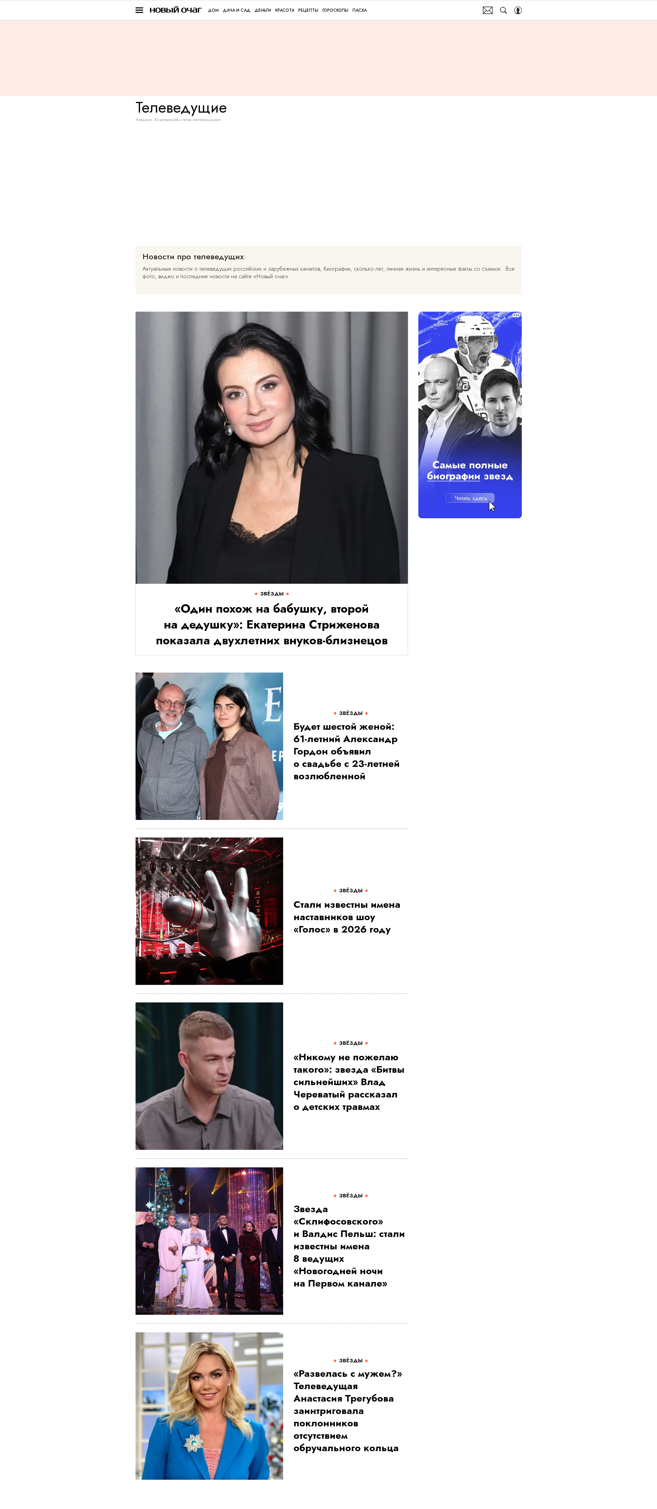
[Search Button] (503, 10)
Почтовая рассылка (488, 10)
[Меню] (139, 10)
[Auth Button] (518, 10)
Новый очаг (176, 10)
